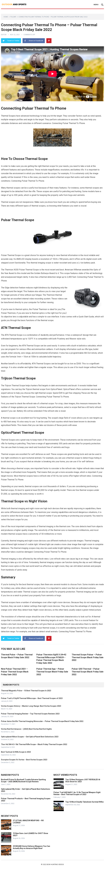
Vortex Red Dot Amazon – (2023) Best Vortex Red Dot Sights (26, 729)
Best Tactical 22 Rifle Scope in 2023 (16, 752)
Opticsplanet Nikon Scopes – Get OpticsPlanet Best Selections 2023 (29, 737)
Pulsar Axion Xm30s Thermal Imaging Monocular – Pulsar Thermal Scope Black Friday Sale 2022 (42, 721)
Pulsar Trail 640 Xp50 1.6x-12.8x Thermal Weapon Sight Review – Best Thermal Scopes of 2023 (77, 793)
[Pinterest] (48, 40)
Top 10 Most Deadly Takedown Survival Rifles (84, 802)
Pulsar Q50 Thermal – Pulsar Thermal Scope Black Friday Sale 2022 (87, 672)
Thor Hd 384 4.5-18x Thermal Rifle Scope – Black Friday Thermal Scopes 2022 (34, 744)
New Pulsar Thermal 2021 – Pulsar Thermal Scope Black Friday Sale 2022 (14, 672)
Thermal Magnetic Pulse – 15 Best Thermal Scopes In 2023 (26, 691)
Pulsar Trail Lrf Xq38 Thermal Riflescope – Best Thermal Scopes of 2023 (32, 698)
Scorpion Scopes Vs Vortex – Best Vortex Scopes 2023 (24, 760)
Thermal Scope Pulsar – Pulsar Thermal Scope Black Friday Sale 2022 (87, 657)
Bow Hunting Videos (55, 864)
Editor (3, 35)
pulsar (13, 17)
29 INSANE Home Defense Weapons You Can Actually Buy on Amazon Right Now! (31, 847)
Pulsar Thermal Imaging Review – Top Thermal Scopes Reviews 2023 (30, 714)
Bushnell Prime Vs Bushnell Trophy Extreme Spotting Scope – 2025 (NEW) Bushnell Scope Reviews (23, 781)
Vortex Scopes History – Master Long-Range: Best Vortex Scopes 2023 (31, 706)
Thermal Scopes (8, 116)
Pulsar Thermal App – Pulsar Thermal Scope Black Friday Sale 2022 (52, 672)
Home (6, 17)
